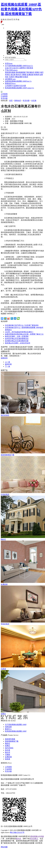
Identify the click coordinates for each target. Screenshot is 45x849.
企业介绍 (8, 68)
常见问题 (22, 86)
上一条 (7, 362)
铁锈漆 (36, 74)
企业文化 (15, 68)
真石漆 (12, 74)
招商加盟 (8, 727)
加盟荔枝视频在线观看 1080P (18, 81)
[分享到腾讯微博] (12, 318)
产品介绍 (11, 70)
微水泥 (18, 74)
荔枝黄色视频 (10, 72)
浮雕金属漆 (18, 77)
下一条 (7, 366)
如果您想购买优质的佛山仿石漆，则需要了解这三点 (24, 334)
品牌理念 (22, 68)
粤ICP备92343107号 (17, 832)
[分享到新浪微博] (8, 318)
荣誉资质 (29, 68)
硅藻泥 (25, 77)
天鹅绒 (23, 74)
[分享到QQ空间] (5, 318)
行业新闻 (15, 86)
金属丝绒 (30, 74)
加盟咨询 (4, 358)
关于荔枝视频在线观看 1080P (19, 66)
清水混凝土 (34, 838)
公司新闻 (8, 86)
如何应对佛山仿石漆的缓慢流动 (16, 338)
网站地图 (4, 847)
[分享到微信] (18, 318)
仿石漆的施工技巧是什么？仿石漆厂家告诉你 (22, 325)
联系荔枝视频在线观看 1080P (19, 88)
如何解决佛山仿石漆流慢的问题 (16, 341)
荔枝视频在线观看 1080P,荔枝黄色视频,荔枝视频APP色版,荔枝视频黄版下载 (21, 9)
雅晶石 (31, 72)
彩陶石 (37, 72)
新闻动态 (10, 83)
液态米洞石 (9, 748)
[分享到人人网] (15, 318)
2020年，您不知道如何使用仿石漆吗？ (19, 332)
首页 (8, 63)
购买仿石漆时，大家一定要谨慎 (16, 336)
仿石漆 (33, 100)
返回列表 (8, 364)
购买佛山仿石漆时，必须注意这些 (17, 343)
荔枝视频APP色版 (37, 836)
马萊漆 (11, 77)
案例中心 (8, 729)
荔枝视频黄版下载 (22, 72)
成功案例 (10, 79)
